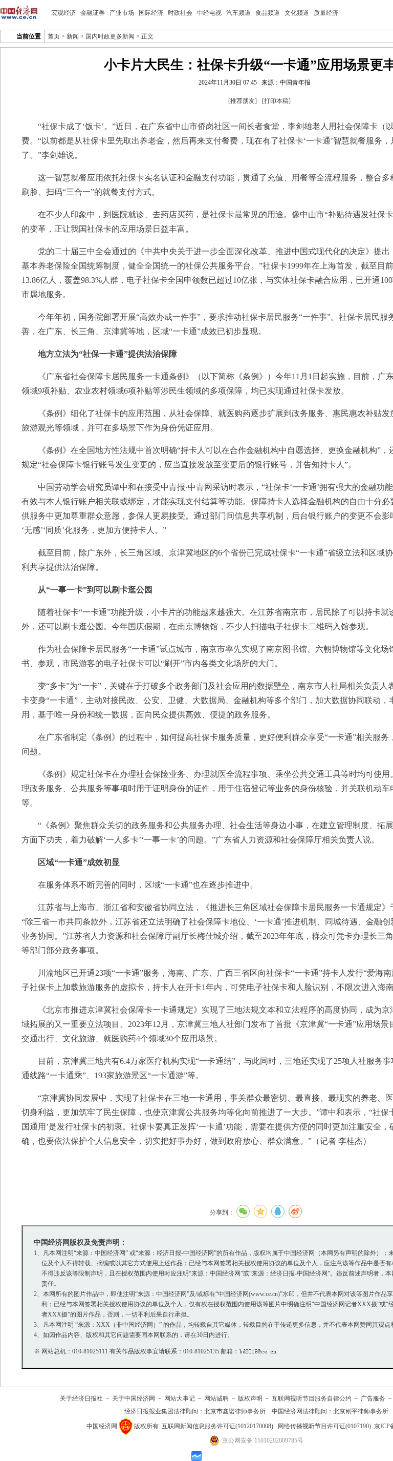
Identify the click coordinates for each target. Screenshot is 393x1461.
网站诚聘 (216, 1398)
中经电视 (209, 12)
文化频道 (297, 12)
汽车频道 (238, 12)
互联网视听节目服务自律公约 (312, 1398)
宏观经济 (63, 12)
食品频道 (267, 12)
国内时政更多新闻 (110, 36)
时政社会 (180, 12)
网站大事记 (179, 1398)
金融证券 (92, 12)
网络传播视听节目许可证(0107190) (324, 1426)
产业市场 (122, 12)
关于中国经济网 (133, 1398)
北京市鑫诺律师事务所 (235, 1411)
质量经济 (326, 12)
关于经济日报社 (81, 1398)
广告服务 (373, 1398)
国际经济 (151, 12)
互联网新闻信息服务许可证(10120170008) (217, 1426)
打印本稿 (276, 101)
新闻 (73, 36)
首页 (54, 36)
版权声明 (250, 1398)
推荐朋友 (242, 101)
